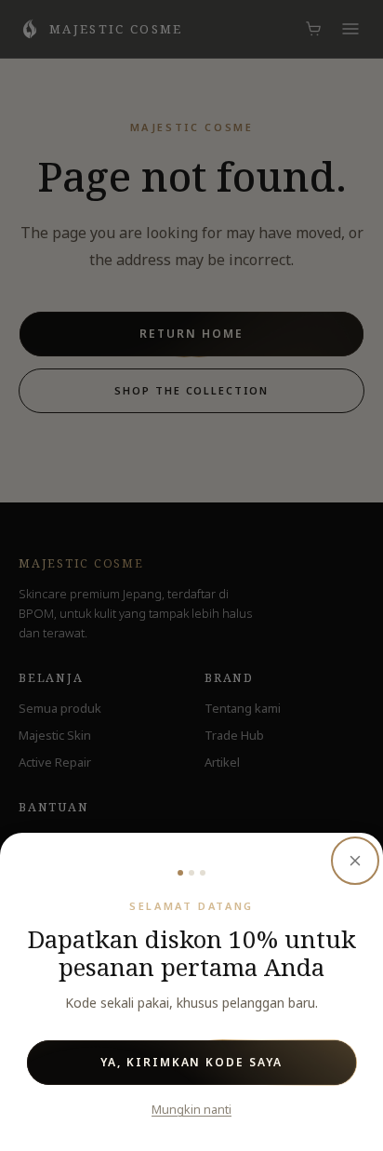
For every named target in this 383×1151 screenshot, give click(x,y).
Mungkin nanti (191, 1110)
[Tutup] (355, 860)
